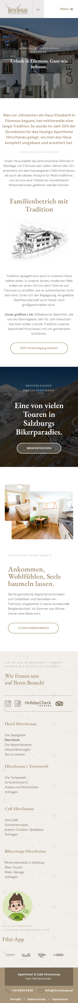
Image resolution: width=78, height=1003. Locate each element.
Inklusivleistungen (17, 749)
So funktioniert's (16, 782)
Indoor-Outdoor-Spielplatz (24, 830)
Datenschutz (37, 999)
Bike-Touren (13, 867)
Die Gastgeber (15, 735)
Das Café (11, 820)
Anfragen (11, 792)
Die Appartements (18, 745)
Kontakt (15, 999)
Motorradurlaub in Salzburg (24, 862)
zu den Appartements (33, 628)
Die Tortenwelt (15, 777)
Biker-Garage (14, 872)
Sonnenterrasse (16, 825)
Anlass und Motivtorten (21, 787)
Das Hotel (12, 740)
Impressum (60, 999)
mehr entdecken (39, 448)
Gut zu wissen (15, 754)
